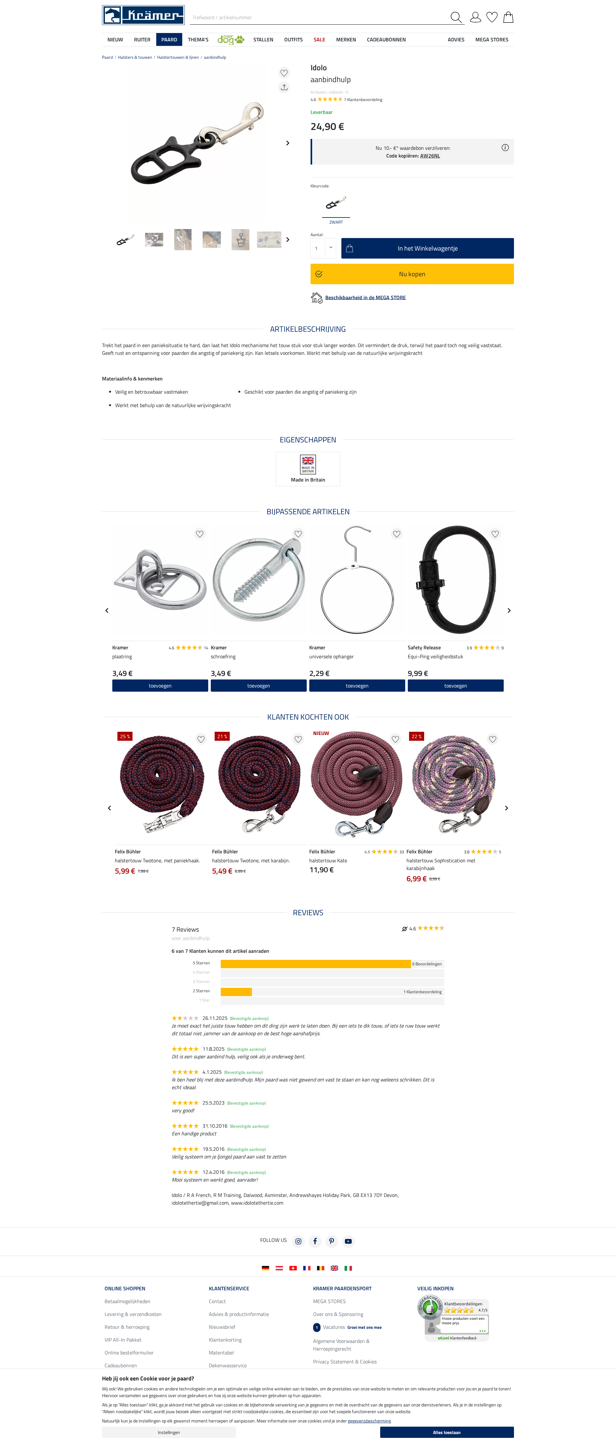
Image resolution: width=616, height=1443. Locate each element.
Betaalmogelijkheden (127, 1301)
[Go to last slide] (107, 610)
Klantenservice (229, 1288)
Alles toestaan (447, 1432)
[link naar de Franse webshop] (308, 1267)
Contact (217, 1301)
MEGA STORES (492, 39)
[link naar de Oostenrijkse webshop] (281, 1267)
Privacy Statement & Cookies (345, 1361)
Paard (107, 57)
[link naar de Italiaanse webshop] (350, 1267)
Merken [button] (346, 39)
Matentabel (221, 1352)
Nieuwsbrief (222, 1327)
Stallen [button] (263, 39)
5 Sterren (201, 963)
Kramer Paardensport (342, 1288)
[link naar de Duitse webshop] (267, 1267)
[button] (231, 39)
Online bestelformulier (129, 1352)
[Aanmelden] (475, 16)
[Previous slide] (107, 143)
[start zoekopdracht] (457, 17)
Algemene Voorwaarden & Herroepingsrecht (341, 1345)
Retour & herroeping (127, 1327)
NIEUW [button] (115, 39)
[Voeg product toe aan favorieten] (284, 73)
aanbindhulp (215, 57)
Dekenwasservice (228, 1365)
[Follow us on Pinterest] (331, 1241)
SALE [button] (319, 39)
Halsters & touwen (135, 57)
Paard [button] (169, 39)
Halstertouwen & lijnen (178, 57)
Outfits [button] (293, 39)
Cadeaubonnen (121, 1365)
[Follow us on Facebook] (315, 1241)
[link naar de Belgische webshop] (322, 1267)
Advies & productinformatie (239, 1314)
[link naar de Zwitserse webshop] (294, 1267)
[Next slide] (287, 143)
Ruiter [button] (142, 39)
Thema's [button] (198, 39)
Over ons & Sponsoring (338, 1314)
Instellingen (169, 1432)
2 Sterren (201, 991)
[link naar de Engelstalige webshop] (336, 1267)
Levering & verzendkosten (133, 1314)
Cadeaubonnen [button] (386, 39)
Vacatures (349, 1327)
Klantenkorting (225, 1340)
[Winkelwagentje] (508, 16)
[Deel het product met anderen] (284, 87)
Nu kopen (412, 274)
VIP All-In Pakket (123, 1340)
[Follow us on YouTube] (348, 1241)
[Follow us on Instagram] (298, 1241)
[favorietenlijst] (492, 16)
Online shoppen (125, 1288)
